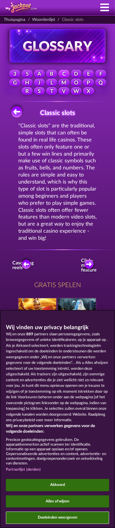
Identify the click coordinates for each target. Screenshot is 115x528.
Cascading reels (24, 265)
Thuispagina (14, 20)
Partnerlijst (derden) (23, 470)
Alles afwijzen (58, 501)
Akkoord (57, 485)
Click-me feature (89, 265)
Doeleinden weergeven (58, 517)
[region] (57, 419)
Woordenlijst (43, 20)
